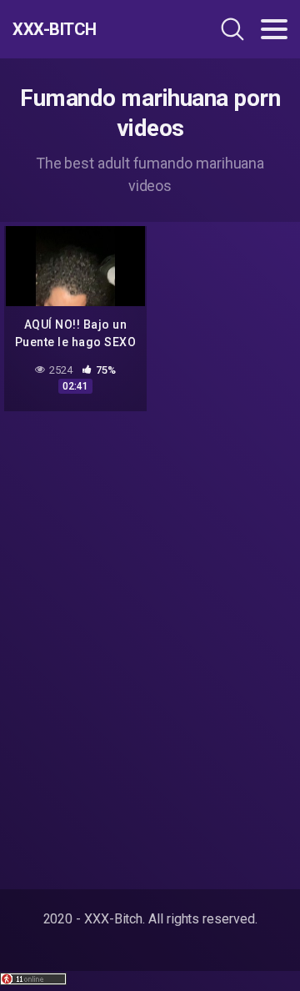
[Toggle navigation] (274, 29)
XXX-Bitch (54, 29)
